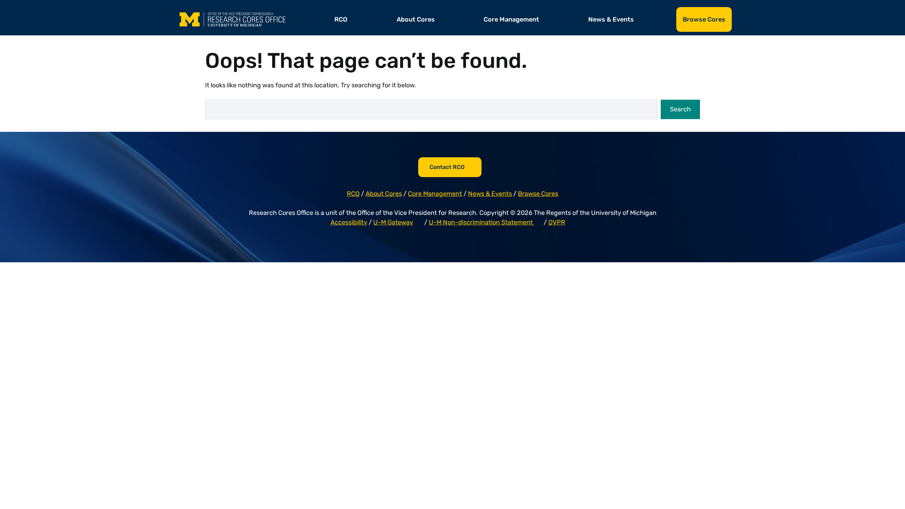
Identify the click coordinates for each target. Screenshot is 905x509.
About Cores (416, 19)
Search (680, 109)
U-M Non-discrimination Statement (481, 222)
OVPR (556, 222)
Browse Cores (704, 19)
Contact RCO (447, 167)
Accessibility (349, 222)
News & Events (611, 19)
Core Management (511, 19)
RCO (341, 19)
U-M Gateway (393, 222)
